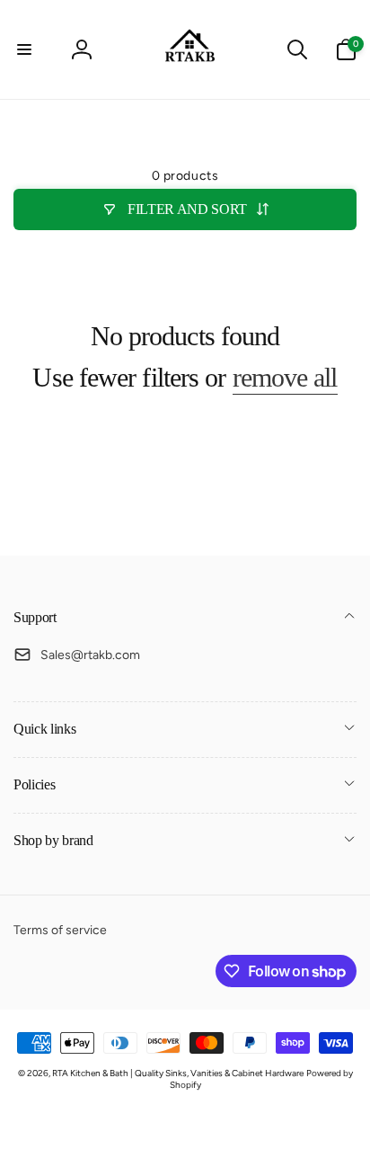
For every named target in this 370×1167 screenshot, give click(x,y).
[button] (24, 49)
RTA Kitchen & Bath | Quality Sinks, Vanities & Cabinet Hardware (178, 1073)
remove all (285, 377)
